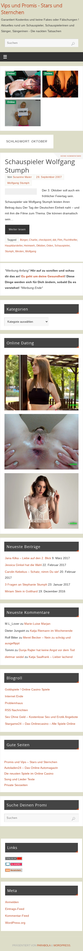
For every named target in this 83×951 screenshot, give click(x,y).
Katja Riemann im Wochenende (51, 630)
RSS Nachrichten (16, 710)
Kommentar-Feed (17, 915)
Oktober (40, 245)
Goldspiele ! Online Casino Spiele (27, 689)
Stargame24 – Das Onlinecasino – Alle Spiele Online (40, 723)
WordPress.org (15, 922)
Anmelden (12, 902)
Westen (19, 251)
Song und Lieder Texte (19, 779)
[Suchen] (73, 44)
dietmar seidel (14, 657)
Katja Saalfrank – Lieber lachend (51, 657)
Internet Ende (14, 696)
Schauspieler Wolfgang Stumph (40, 166)
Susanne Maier (22, 177)
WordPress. (62, 945)
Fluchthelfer (70, 239)
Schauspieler (62, 245)
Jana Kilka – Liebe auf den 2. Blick (28, 558)
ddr (54, 239)
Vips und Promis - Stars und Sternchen (31, 9)
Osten (49, 245)
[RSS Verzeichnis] (13, 870)
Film (59, 239)
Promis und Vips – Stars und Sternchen (30, 762)
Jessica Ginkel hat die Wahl (23, 565)
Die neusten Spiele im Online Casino (28, 773)
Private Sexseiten (16, 785)
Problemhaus (14, 703)
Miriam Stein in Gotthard (21, 591)
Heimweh (29, 245)
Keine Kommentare (71, 156)
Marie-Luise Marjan (37, 623)
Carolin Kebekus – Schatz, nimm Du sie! (32, 571)
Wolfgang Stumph (18, 183)
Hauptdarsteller (14, 245)
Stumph (9, 251)
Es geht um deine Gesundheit (42, 276)
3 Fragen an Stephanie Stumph (26, 584)
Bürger (24, 239)
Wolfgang (30, 251)
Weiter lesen (17, 229)
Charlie (33, 239)
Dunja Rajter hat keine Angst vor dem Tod (47, 650)
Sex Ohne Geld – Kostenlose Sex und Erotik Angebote (41, 717)
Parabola (43, 945)
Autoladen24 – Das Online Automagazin (31, 767)
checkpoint (45, 239)
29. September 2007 (49, 177)
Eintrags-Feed (14, 909)
